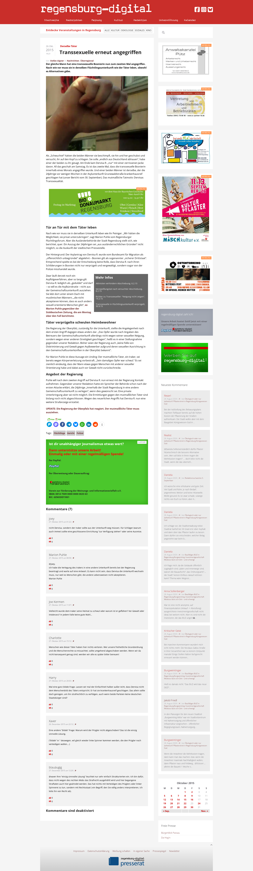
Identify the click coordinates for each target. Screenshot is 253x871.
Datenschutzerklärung (98, 851)
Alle (107, 30)
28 (178, 807)
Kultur (118, 20)
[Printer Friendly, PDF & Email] (54, 419)
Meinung (97, 20)
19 (164, 803)
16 (192, 799)
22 (185, 803)
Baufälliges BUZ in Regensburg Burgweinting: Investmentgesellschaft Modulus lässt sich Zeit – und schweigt (184, 557)
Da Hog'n (165, 837)
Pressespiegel (159, 851)
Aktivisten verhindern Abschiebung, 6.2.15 (116, 283)
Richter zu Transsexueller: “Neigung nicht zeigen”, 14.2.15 (120, 297)
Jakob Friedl (170, 700)
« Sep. (166, 810)
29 (185, 807)
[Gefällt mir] (50, 538)
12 (164, 799)
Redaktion (140, 20)
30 (192, 807)
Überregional (87, 60)
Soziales (140, 30)
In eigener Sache (141, 851)
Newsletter (174, 851)
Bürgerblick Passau (170, 832)
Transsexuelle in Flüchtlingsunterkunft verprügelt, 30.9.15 (120, 305)
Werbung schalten (121, 851)
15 (185, 799)
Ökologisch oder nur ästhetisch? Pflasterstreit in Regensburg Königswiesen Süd (185, 401)
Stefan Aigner (57, 60)
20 (171, 803)
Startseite (51, 20)
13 (171, 799)
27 (171, 807)
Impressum (78, 851)
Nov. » (204, 810)
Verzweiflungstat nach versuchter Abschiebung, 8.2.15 (119, 290)
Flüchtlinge (59, 433)
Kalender (190, 20)
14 (178, 799)
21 (178, 803)
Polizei (80, 433)
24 (199, 803)
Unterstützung (168, 20)
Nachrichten (74, 20)
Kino (148, 30)
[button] (49, 424)
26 (164, 807)
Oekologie (127, 30)
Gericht (71, 433)
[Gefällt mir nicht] (50, 541)
